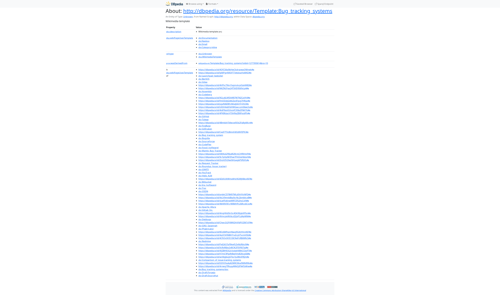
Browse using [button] (195, 3)
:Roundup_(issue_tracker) (212, 166)
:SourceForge (206, 141)
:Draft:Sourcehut (208, 275)
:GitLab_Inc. (205, 210)
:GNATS (203, 169)
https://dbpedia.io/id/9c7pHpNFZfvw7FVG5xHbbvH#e (224, 157)
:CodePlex (204, 144)
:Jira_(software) (207, 185)
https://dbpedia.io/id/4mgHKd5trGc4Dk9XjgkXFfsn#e (224, 213)
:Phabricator (206, 228)
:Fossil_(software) (208, 147)
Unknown (188, 16)
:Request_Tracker (208, 163)
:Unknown (205, 53)
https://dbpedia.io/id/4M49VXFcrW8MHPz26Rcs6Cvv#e (225, 203)
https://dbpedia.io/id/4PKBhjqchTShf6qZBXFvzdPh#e (224, 113)
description (173, 31)
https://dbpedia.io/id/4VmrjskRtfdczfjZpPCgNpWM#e (224, 216)
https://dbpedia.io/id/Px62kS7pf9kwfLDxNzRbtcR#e (223, 244)
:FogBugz (204, 125)
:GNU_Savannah (207, 225)
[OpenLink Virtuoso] (227, 286)
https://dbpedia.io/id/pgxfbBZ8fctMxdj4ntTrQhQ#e (223, 103)
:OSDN (203, 191)
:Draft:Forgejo (206, 272)
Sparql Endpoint (325, 3)
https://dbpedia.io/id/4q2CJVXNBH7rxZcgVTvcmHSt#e (224, 235)
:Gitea (202, 82)
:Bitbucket (204, 182)
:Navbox (203, 41)
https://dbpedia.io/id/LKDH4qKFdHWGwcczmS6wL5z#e (225, 107)
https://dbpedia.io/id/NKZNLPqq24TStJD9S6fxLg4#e (223, 88)
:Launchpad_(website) (210, 75)
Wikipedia (227, 290)
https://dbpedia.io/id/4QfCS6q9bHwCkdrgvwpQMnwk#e (226, 69)
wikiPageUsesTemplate (179, 38)
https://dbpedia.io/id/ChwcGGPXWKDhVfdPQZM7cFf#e (225, 222)
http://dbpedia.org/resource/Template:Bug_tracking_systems (257, 10)
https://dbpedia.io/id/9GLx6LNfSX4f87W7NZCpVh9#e (224, 97)
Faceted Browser (304, 3)
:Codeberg (205, 94)
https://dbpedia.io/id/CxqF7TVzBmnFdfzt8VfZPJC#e (223, 132)
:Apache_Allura (207, 207)
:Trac (202, 188)
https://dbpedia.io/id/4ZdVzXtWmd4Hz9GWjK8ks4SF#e (225, 178)
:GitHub (203, 116)
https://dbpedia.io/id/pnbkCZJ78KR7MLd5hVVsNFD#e (224, 194)
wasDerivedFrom (176, 63)
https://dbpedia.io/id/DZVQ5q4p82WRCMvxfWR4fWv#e (225, 263)
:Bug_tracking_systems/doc (213, 269)
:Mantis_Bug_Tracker (210, 150)
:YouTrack (204, 172)
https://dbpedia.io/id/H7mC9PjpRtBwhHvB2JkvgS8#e (224, 253)
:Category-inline (207, 47)
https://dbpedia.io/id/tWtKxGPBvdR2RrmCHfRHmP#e (224, 153)
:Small (202, 44)
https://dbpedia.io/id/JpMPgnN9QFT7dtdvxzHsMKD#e (224, 72)
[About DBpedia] (174, 4)
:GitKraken (205, 128)
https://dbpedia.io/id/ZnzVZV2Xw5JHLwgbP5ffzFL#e (223, 160)
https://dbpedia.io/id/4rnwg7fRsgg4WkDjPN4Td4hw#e (225, 266)
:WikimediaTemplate (210, 56)
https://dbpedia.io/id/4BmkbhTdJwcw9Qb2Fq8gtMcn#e (225, 122)
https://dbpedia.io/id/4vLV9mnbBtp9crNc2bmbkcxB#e (225, 197)
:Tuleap (203, 119)
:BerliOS (203, 79)
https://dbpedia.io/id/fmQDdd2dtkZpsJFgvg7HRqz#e (224, 100)
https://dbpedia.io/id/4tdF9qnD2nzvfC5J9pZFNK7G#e (224, 110)
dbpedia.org (258, 16)
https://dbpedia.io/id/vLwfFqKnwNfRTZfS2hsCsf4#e (223, 200)
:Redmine (204, 241)
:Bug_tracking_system (210, 135)
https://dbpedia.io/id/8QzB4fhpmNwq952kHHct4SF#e (224, 231)
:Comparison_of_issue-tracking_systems (219, 260)
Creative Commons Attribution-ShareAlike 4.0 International (280, 290)
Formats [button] (212, 3)
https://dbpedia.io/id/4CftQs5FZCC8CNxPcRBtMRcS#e (224, 238)
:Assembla (205, 91)
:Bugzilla (204, 138)
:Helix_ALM (205, 175)
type (170, 53)
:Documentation (207, 38)
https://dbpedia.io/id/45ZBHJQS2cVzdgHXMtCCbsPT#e (225, 250)
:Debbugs (204, 219)
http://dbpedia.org (223, 16)
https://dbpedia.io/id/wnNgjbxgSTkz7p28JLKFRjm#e (223, 256)
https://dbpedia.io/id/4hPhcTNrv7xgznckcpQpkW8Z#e (225, 85)
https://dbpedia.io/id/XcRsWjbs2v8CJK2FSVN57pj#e (223, 247)
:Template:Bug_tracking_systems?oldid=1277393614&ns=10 (233, 63)
